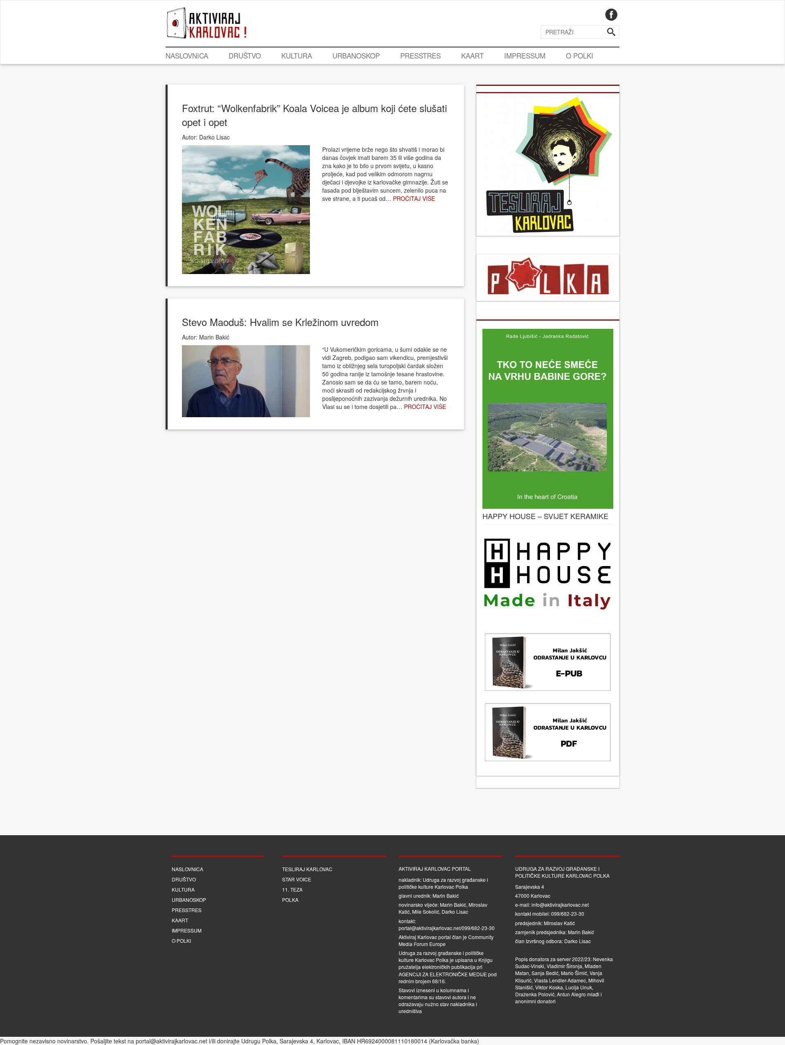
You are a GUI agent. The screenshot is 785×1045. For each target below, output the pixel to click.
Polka (290, 899)
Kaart (472, 55)
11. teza (292, 889)
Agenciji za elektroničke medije (443, 974)
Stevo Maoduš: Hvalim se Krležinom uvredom (280, 322)
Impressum (524, 55)
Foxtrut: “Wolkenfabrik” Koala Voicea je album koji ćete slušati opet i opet (314, 115)
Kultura (296, 55)
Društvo (245, 55)
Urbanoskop (356, 55)
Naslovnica (187, 55)
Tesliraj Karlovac (307, 868)
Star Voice (296, 879)
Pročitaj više (414, 198)
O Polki (579, 55)
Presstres (420, 55)
